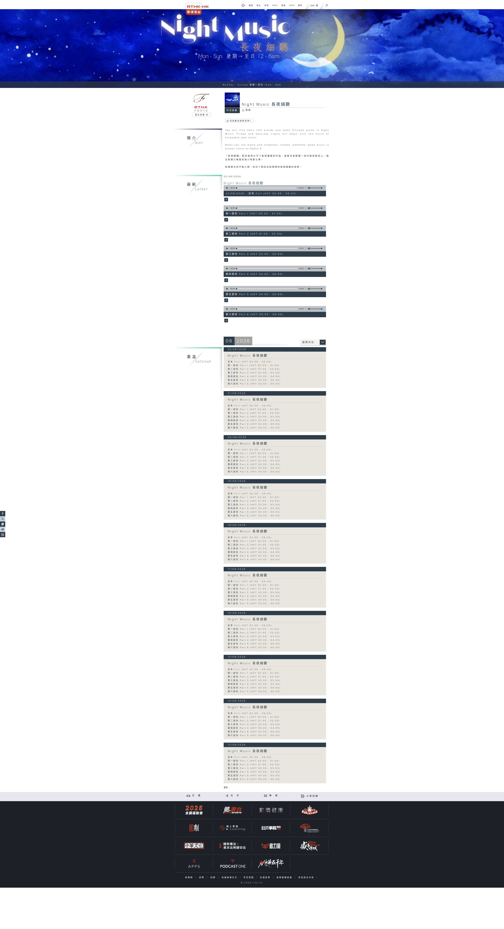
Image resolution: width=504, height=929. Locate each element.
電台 (258, 6)
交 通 (196, 795)
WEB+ (274, 6)
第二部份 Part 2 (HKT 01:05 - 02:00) (254, 369)
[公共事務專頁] (271, 827)
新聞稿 (189, 877)
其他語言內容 (306, 877)
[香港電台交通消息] (188, 795)
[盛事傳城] (309, 845)
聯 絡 (273, 795)
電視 (250, 6)
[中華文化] (194, 845)
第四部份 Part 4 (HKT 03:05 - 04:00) (254, 376)
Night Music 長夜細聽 (244, 183)
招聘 (202, 877)
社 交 (235, 795)
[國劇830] (194, 827)
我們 (299, 6)
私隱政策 (266, 877)
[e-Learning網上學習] (232, 827)
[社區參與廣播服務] (309, 827)
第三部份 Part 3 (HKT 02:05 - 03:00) (254, 373)
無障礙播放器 (285, 877)
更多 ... (227, 787)
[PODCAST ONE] (232, 863)
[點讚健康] (271, 810)
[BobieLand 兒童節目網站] (309, 810)
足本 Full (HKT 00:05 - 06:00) (250, 362)
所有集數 (232, 110)
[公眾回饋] (302, 796)
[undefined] (243, 5)
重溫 (282, 6)
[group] (308, 188)
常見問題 (249, 877)
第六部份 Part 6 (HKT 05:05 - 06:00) (254, 384)
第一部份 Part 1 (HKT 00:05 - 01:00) (254, 365)
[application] (274, 188)
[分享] (227, 795)
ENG (312, 5)
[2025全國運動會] (194, 810)
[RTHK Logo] (195, 7)
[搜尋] (327, 4)
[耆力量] (271, 845)
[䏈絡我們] (265, 795)
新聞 (265, 6)
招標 (213, 877)
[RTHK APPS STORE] (194, 863)
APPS (291, 6)
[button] (227, 188)
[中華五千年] (271, 863)
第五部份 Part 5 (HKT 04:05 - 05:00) (254, 380)
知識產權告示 (230, 877)
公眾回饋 (312, 796)
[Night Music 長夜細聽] (226, 200)
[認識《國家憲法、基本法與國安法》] (232, 845)
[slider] (317, 188)
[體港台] (232, 810)
